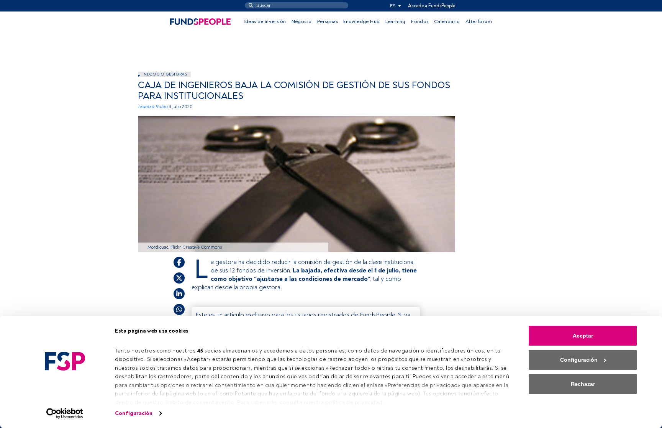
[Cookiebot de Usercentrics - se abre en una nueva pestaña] (64, 413)
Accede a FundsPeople (431, 6)
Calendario (447, 21)
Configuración (133, 413)
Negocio (302, 21)
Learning (395, 21)
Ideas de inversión (265, 21)
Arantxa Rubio (153, 107)
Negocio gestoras (165, 74)
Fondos (419, 21)
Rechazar (583, 384)
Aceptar (583, 336)
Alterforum (478, 21)
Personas (327, 21)
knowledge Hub (361, 21)
